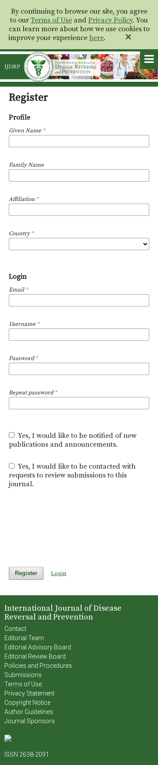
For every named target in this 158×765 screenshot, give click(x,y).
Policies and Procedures (38, 665)
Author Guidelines (28, 711)
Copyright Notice (27, 702)
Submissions (23, 674)
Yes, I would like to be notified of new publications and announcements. (72, 440)
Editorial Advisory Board (37, 647)
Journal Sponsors (29, 721)
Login (58, 573)
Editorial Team (24, 637)
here (96, 37)
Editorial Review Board (35, 656)
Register (26, 573)
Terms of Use (51, 20)
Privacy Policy (110, 20)
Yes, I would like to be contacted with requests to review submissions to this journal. (72, 475)
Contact (15, 628)
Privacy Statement (29, 693)
